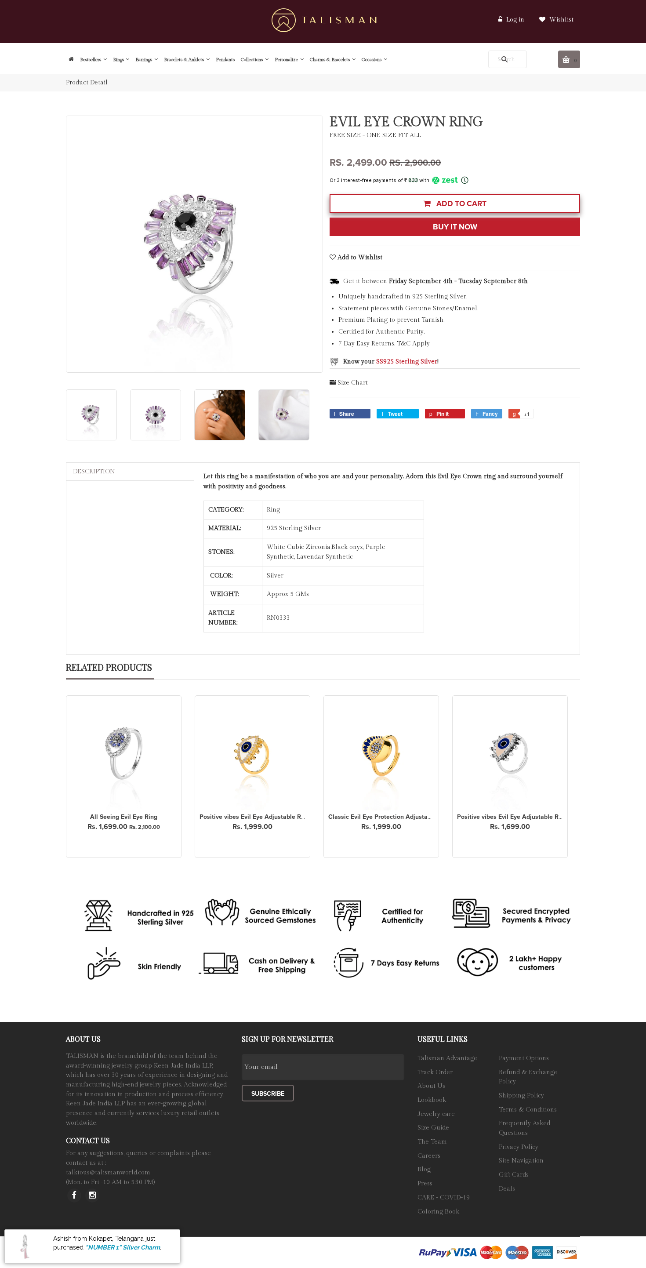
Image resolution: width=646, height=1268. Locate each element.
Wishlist (560, 19)
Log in (515, 19)
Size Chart (353, 382)
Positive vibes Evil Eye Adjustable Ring (255, 817)
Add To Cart (460, 203)
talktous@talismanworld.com (108, 1172)
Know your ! (391, 361)
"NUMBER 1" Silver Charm (122, 1247)
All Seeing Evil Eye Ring (123, 817)
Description (94, 471)
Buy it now (455, 227)
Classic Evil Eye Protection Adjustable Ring (389, 817)
